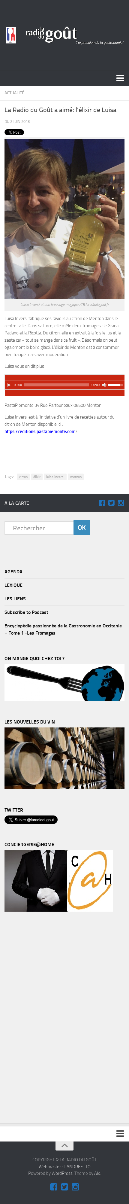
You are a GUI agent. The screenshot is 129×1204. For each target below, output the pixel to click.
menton (76, 477)
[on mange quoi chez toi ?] (64, 700)
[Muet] (104, 385)
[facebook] (101, 503)
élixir (36, 477)
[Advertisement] (68, 449)
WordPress (62, 1173)
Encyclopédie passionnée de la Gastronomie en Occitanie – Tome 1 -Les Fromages (63, 629)
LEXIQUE (13, 585)
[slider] (116, 384)
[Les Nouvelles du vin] (64, 788)
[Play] (9, 385)
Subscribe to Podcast (26, 612)
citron (23, 477)
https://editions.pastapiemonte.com (40, 431)
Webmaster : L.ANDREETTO (65, 1166)
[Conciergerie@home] (58, 910)
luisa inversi (55, 477)
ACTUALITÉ (14, 93)
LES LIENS (15, 599)
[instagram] (120, 503)
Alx (97, 1173)
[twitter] (111, 503)
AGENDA (13, 572)
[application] (64, 382)
